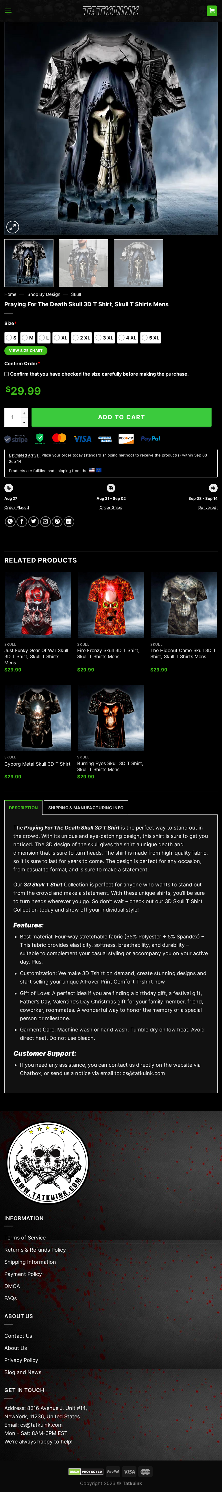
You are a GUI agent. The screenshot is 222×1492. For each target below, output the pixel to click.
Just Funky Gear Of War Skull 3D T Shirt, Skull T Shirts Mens (36, 656)
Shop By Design (43, 294)
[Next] (206, 128)
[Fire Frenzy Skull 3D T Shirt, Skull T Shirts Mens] (111, 605)
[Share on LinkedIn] (69, 521)
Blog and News (22, 1372)
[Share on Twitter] (33, 521)
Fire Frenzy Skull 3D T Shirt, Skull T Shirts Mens (108, 653)
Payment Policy (23, 1274)
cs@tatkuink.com (144, 1073)
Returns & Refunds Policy (35, 1250)
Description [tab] (23, 807)
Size (10, 323)
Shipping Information (30, 1262)
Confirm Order (22, 363)
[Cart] (212, 10)
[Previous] (16, 128)
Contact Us (18, 1336)
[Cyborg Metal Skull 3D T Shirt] (38, 718)
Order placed (16, 507)
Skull (76, 294)
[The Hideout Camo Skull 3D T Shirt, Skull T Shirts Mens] (184, 605)
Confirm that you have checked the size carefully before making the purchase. (99, 374)
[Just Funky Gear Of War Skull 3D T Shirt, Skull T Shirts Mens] (38, 605)
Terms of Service (25, 1238)
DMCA (12, 1286)
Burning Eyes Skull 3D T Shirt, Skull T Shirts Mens (110, 766)
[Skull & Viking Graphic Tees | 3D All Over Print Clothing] (111, 11)
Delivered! (208, 507)
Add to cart (121, 417)
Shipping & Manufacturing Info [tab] (85, 807)
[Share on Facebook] (21, 521)
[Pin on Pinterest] (57, 521)
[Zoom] (12, 227)
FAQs (10, 1298)
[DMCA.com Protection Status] (86, 1471)
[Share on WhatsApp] (10, 521)
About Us (15, 1348)
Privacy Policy (21, 1360)
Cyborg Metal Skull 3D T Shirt (37, 764)
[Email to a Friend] (45, 521)
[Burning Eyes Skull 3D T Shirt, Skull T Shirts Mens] (111, 718)
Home (10, 294)
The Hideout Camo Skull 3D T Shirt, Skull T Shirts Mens (183, 653)
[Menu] (8, 10)
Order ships (111, 507)
